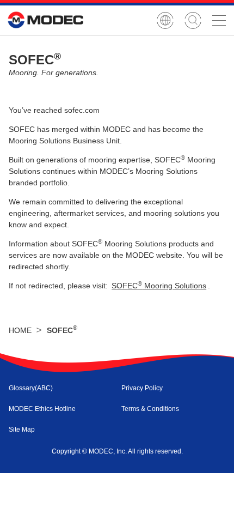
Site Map (22, 429)
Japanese (165, 20)
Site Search (193, 20)
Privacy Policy (142, 388)
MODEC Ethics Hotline (42, 409)
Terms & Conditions (150, 409)
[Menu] (219, 20)
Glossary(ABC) (31, 388)
